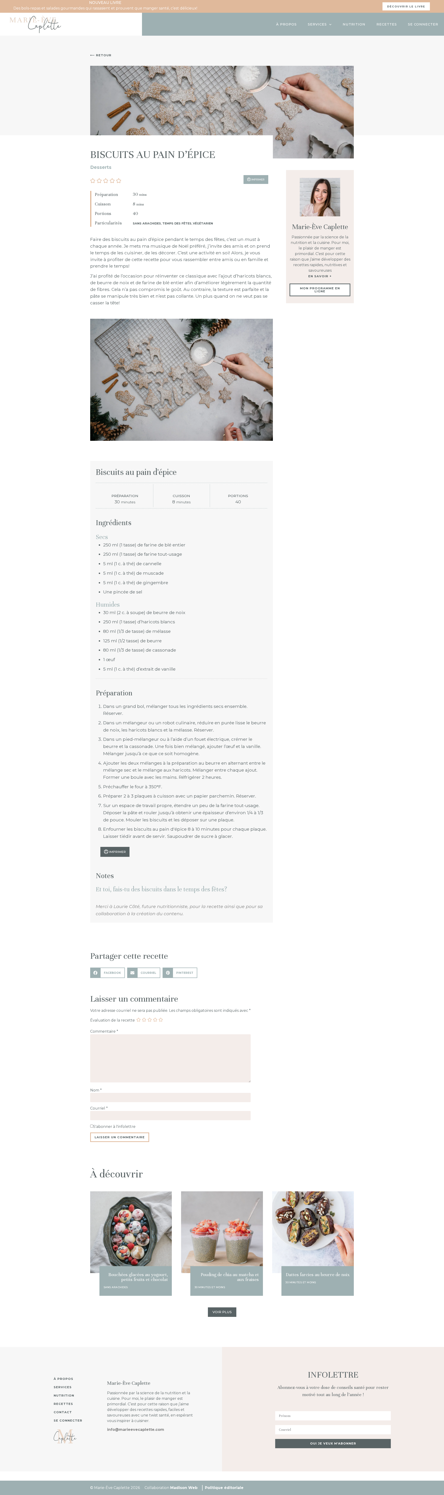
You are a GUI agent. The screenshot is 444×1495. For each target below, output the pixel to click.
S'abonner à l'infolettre (114, 1127)
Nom (96, 1090)
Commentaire (104, 1031)
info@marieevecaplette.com (135, 1429)
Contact (63, 1412)
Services (317, 24)
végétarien (203, 223)
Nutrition (354, 24)
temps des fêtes (176, 223)
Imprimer (117, 852)
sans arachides (147, 223)
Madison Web (183, 1488)
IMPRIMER (258, 179)
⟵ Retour (100, 55)
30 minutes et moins (209, 1287)
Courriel (99, 1108)
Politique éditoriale (224, 1488)
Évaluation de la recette (112, 1020)
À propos (286, 24)
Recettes (386, 24)
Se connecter (423, 24)
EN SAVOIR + (320, 276)
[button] (93, 180)
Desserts (100, 167)
